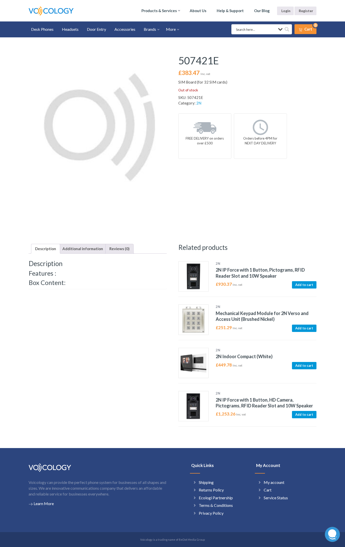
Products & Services (159, 10)
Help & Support (230, 10)
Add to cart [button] (304, 285)
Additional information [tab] (82, 248)
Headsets (70, 29)
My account (274, 482)
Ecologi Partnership (216, 497)
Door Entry (96, 29)
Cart (268, 489)
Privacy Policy (211, 513)
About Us (198, 10)
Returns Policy (211, 489)
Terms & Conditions (216, 505)
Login (285, 11)
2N (198, 103)
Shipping (206, 482)
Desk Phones (42, 29)
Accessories (124, 29)
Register (306, 11)
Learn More (44, 503)
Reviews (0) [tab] (119, 248)
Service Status (276, 497)
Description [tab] (45, 248)
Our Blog (262, 10)
